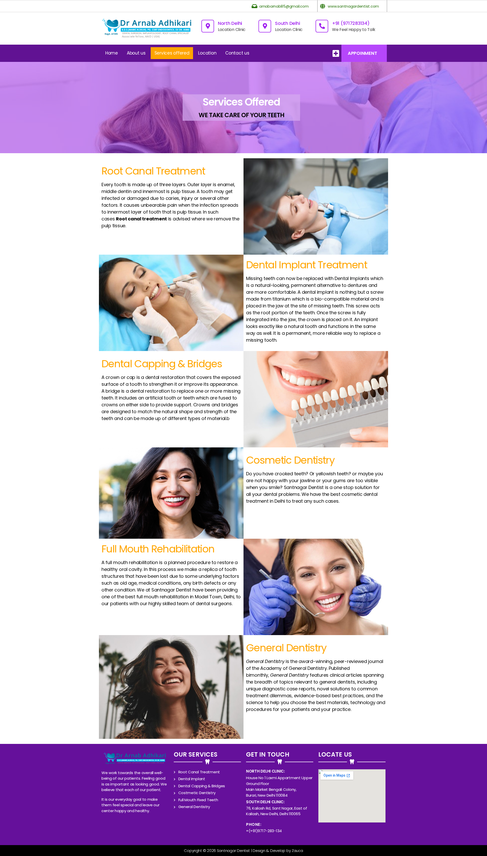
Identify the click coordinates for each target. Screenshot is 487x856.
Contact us (237, 53)
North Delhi (230, 23)
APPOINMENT (362, 53)
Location (207, 53)
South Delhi (287, 23)
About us (136, 53)
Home (111, 53)
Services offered (171, 53)
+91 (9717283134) (351, 23)
